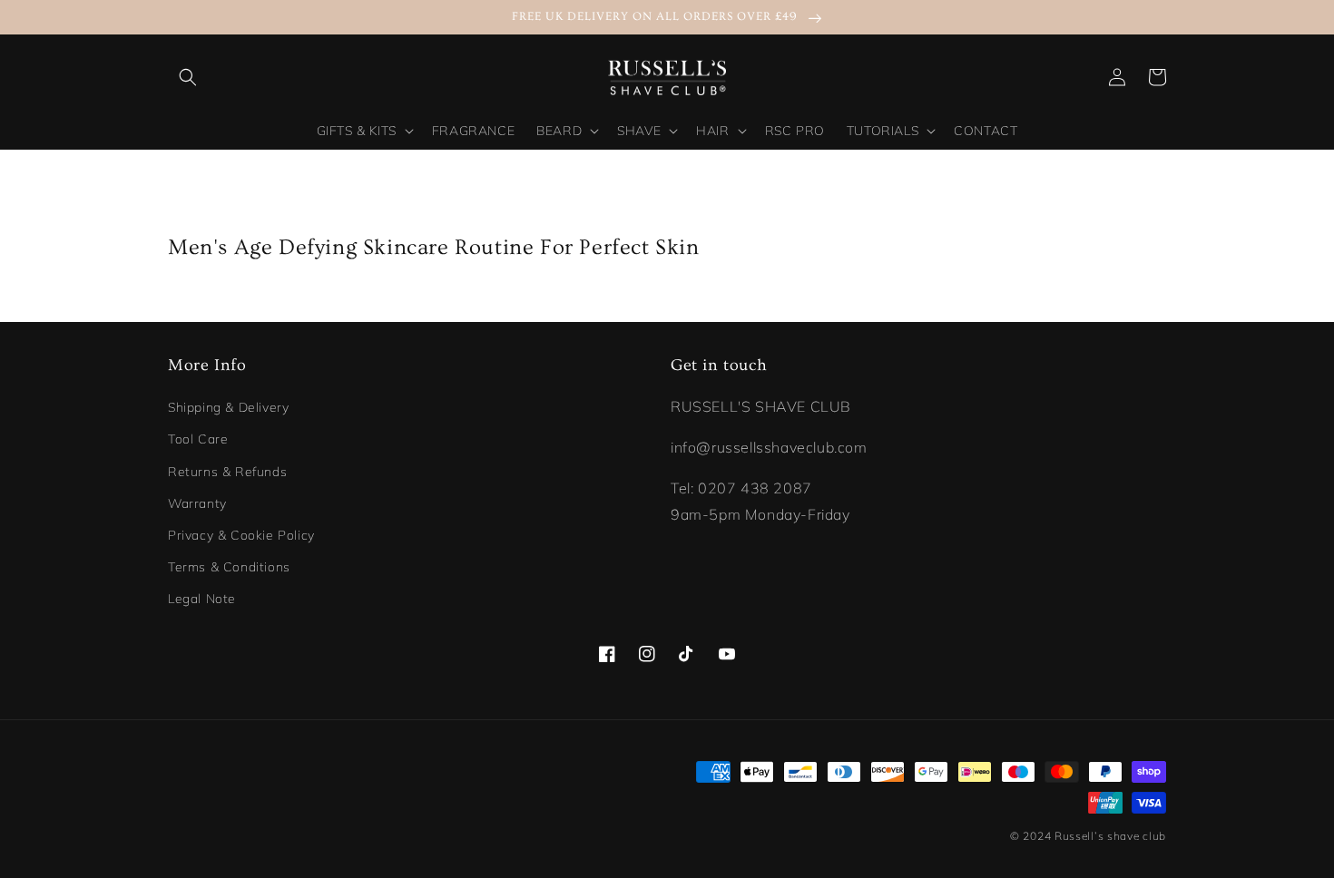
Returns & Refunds (227, 471)
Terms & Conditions (229, 567)
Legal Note (202, 598)
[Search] (188, 77)
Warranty (197, 503)
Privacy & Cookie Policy (241, 535)
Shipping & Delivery (228, 407)
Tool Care (198, 439)
